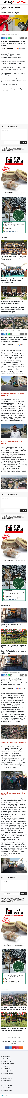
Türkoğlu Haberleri (7, 1075)
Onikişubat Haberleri (8, 1073)
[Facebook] (2, 38)
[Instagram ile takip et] (17, 1047)
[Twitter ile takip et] (10, 1047)
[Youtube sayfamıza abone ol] (14, 1047)
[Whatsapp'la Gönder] (9, 38)
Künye (9, 1041)
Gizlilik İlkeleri (21, 1041)
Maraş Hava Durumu (7, 1090)
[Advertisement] (14, 108)
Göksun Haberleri (7, 1061)
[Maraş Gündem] (14, 2)
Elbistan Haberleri (7, 1059)
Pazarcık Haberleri (7, 1078)
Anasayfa (5, 7)
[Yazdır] (11, 38)
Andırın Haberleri (7, 1068)
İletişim (15, 1041)
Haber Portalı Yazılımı (8, 1095)
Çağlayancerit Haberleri (8, 1063)
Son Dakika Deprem (7, 1085)
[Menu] (2, 2)
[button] (21, 38)
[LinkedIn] (6, 38)
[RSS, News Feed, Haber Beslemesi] (21, 1047)
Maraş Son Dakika (7, 1088)
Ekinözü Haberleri (7, 1066)
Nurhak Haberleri (7, 1080)
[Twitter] (4, 38)
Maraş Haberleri (6, 1054)
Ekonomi (11, 7)
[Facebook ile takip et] (7, 1047)
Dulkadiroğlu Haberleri (8, 1071)
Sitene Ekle (13, 1043)
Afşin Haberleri (6, 1056)
